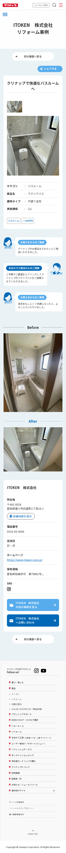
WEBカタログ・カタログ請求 (25, 720)
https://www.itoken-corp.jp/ (24, 560)
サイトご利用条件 (16, 802)
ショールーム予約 (41, 5)
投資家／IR (16, 778)
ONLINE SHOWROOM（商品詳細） (27, 709)
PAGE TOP (33, 833)
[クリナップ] (10, 5)
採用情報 (16, 773)
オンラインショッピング (23, 755)
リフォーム (17, 731)
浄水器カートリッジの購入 (24, 761)
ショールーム (18, 726)
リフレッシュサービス (22, 749)
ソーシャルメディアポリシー (21, 808)
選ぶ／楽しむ (18, 682)
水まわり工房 (31, 737)
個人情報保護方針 (16, 814)
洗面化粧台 (17, 704)
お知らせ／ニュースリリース (25, 784)
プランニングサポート (22, 714)
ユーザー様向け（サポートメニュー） (29, 743)
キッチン (16, 694)
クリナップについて (21, 767)
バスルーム (17, 699)
